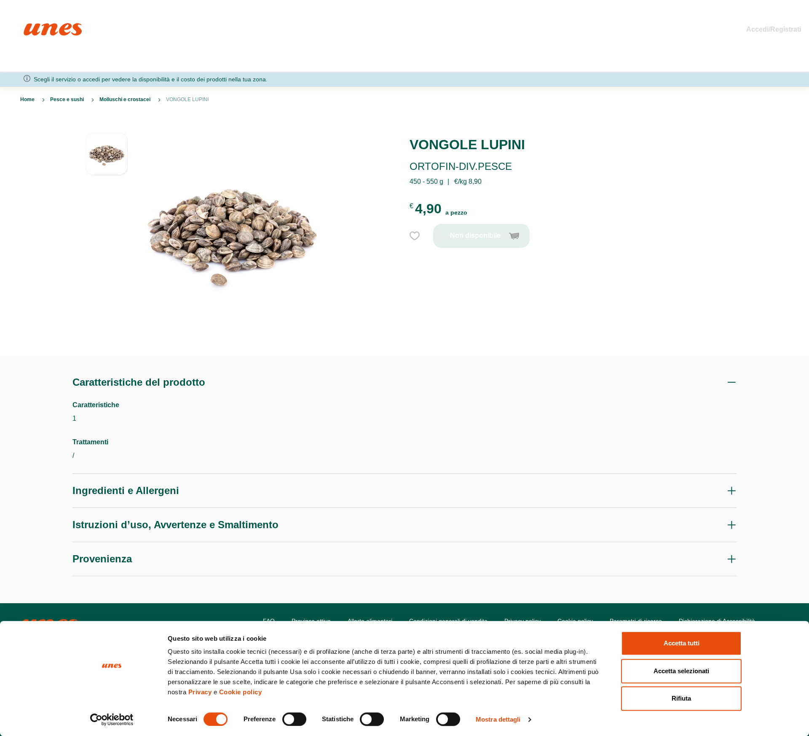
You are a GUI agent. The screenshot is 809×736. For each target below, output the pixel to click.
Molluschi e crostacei (124, 99)
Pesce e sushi (67, 99)
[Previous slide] (106, 126)
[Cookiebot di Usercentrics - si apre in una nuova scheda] (112, 719)
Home (33, 26)
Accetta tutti (681, 643)
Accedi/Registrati (773, 29)
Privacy (200, 692)
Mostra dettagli (498, 719)
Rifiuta (681, 698)
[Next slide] (106, 335)
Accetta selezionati (681, 670)
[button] (107, 158)
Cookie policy (240, 692)
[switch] (294, 719)
